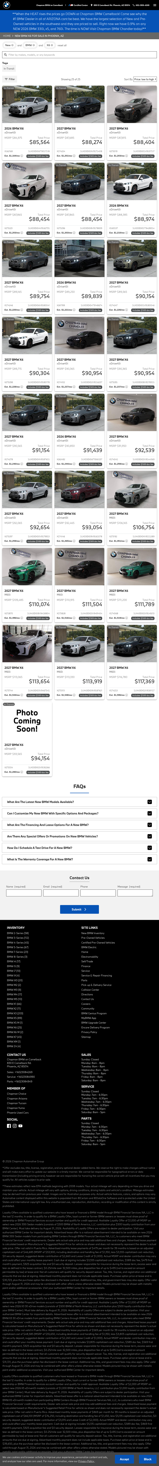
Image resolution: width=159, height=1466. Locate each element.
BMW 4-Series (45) (18, 942)
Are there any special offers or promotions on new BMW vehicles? (52, 836)
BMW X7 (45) (14, 1036)
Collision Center (90, 989)
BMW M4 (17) (14, 994)
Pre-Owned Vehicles (93, 937)
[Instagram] (14, 1125)
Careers (85, 1003)
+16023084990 (26, 1076)
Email (52, 886)
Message (129, 886)
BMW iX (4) (13, 975)
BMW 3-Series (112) (18, 937)
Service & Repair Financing (96, 975)
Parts (84, 980)
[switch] (155, 5)
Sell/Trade (87, 961)
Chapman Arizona (17, 1098)
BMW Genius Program (94, 1013)
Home (7, 35)
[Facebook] (8, 1125)
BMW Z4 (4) (14, 1046)
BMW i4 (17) (13, 961)
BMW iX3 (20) (15, 980)
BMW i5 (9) (13, 966)
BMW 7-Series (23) (17, 951)
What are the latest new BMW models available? (40, 802)
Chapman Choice (16, 1093)
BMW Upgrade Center (93, 1022)
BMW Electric (89, 947)
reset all (62, 45)
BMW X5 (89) (14, 1018)
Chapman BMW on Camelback (49, 5)
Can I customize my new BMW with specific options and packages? (52, 813)
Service (85, 970)
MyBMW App (88, 1018)
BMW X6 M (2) (15, 1032)
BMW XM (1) (13, 1041)
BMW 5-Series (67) (17, 947)
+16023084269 (23, 1072)
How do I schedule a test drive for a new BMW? (39, 848)
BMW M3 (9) (14, 989)
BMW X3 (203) (15, 1013)
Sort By (128, 79)
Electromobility (89, 956)
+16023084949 (23, 1081)
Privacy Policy (89, 1032)
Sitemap (86, 1036)
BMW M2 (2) (14, 984)
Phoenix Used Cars (18, 1112)
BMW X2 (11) (14, 1008)
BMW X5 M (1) (15, 1022)
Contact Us (87, 999)
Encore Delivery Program (95, 1027)
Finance (85, 966)
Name (15, 886)
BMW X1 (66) (14, 1003)
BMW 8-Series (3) (17, 956)
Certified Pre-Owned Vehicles (98, 942)
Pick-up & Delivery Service (96, 984)
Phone (84, 886)
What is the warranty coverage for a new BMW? (40, 859)
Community (87, 1008)
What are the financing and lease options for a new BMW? (48, 825)
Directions (87, 994)
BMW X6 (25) (14, 1027)
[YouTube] (20, 1125)
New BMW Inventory (92, 933)
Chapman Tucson (16, 1103)
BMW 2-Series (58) (18, 933)
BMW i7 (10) (13, 970)
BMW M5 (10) (14, 999)
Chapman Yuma (16, 1108)
